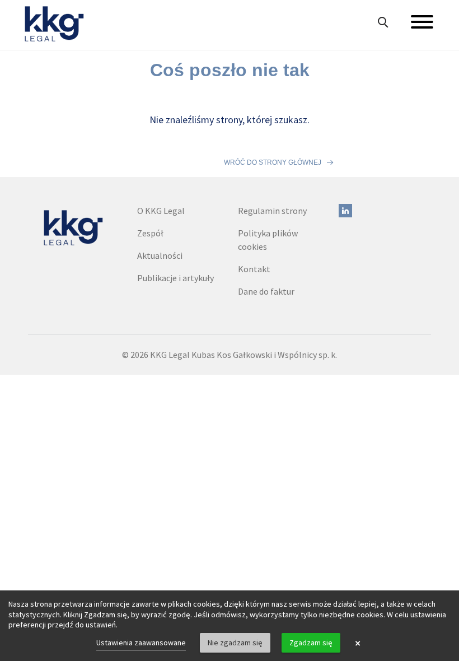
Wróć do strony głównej (272, 162)
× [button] (357, 643)
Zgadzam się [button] (310, 642)
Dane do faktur (266, 291)
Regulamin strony (272, 210)
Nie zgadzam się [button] (235, 642)
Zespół (150, 233)
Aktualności (159, 255)
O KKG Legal (161, 210)
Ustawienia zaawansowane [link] (141, 642)
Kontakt (254, 268)
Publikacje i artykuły (175, 277)
